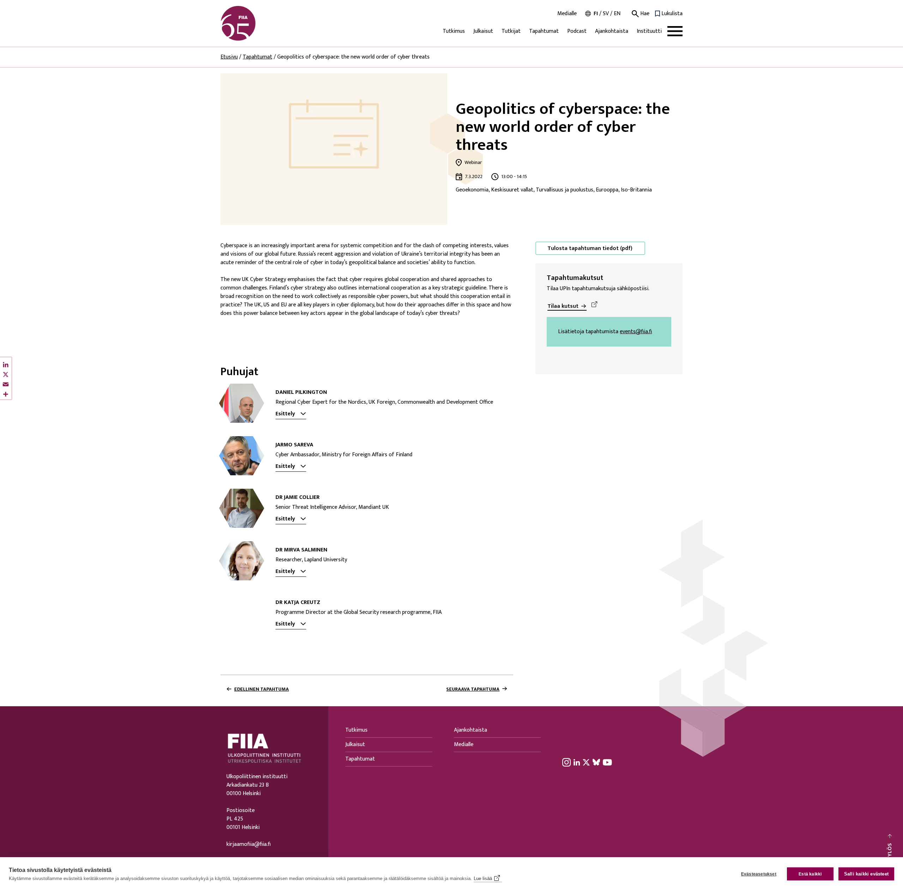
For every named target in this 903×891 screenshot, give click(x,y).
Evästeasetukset (758, 874)
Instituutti (649, 31)
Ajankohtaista (611, 31)
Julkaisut (483, 31)
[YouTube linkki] (607, 762)
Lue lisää (483, 878)
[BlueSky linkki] (596, 762)
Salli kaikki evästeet (866, 874)
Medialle (567, 14)
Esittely (285, 414)
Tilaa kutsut (562, 306)
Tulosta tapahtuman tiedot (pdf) (589, 248)
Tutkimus (454, 31)
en (617, 13)
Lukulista (672, 14)
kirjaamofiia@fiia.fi (248, 844)
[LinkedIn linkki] (577, 762)
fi (596, 13)
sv (606, 13)
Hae (644, 14)
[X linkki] (586, 762)
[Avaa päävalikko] (675, 31)
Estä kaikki (810, 874)
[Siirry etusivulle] (254, 23)
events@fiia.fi (636, 332)
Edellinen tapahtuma (261, 689)
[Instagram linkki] (566, 762)
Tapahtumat (544, 31)
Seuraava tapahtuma (472, 689)
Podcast (577, 31)
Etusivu (229, 57)
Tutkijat (511, 31)
